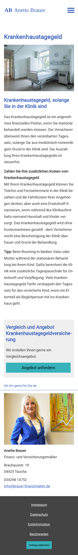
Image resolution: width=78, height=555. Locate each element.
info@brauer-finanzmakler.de (27, 486)
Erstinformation (39, 524)
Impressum (39, 505)
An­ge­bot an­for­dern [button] (38, 367)
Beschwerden (39, 534)
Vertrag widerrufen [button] (39, 545)
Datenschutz (39, 514)
